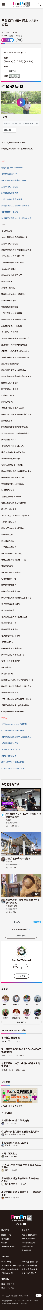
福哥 (7, 1170)
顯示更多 (12, 71)
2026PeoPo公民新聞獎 (11, 1105)
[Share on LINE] (16, 86)
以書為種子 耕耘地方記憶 (18, 858)
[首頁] (21, 4)
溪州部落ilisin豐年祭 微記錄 (15, 1120)
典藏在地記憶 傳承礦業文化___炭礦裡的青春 (21, 1193)
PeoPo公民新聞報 (29, 1234)
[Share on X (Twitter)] (12, 86)
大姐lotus (16, 1004)
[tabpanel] (21, 929)
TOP (38, 1296)
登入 (28, 929)
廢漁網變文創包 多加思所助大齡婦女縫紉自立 (20, 1180)
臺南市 (17, 52)
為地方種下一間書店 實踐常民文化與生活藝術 (22, 901)
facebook (17, 1224)
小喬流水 (9, 862)
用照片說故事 (7, 1273)
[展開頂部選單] (39, 4)
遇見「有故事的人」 (30, 1273)
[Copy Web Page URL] (21, 86)
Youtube (24, 1224)
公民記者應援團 (28, 1242)
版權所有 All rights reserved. (15, 76)
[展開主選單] (3, 4)
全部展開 (20, 1022)
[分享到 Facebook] (7, 86)
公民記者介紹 (27, 1246)
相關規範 (5, 1238)
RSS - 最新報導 (7, 1284)
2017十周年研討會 (29, 1265)
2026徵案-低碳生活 (30, 1261)
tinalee (7, 1198)
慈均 (37, 1004)
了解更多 (21, 976)
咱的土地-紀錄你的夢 (10, 1269)
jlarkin (5, 1004)
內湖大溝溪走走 (9, 1153)
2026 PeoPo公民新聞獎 (11, 1265)
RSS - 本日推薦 (7, 1287)
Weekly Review (8, 1246)
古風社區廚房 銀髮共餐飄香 (14, 1142)
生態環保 (8, 61)
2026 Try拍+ (6, 1261)
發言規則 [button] (37, 922)
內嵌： (6, 117)
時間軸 (4, 1242)
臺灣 (11, 52)
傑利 (26, 1004)
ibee (6, 1156)
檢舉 (19, 40)
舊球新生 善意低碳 (10, 1037)
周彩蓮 (8, 820)
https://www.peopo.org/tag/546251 (17, 148)
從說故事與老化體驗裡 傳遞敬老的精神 (20, 1131)
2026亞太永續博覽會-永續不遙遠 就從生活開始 (21, 1166)
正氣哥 (7, 1145)
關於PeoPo (6, 1234)
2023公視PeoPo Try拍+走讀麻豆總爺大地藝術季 (23, 815)
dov (6, 1123)
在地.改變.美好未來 (29, 1269)
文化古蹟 (18, 61)
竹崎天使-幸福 (11, 906)
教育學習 (28, 61)
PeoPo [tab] (17, 922)
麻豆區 (24, 52)
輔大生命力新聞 (11, 1184)
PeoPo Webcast (21, 960)
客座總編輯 (26, 1250)
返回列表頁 (21, 936)
